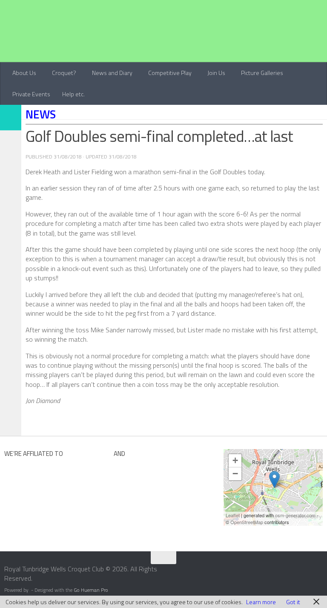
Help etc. (73, 93)
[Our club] (274, 479)
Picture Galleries (262, 72)
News (41, 114)
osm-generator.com (295, 515)
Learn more (261, 601)
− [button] (235, 473)
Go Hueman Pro (91, 590)
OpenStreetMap (246, 522)
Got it (293, 601)
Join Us (216, 72)
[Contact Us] (321, 571)
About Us (24, 72)
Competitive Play (170, 72)
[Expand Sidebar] (10, 117)
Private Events (31, 93)
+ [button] (235, 460)
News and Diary (112, 72)
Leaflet (233, 515)
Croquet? (64, 72)
